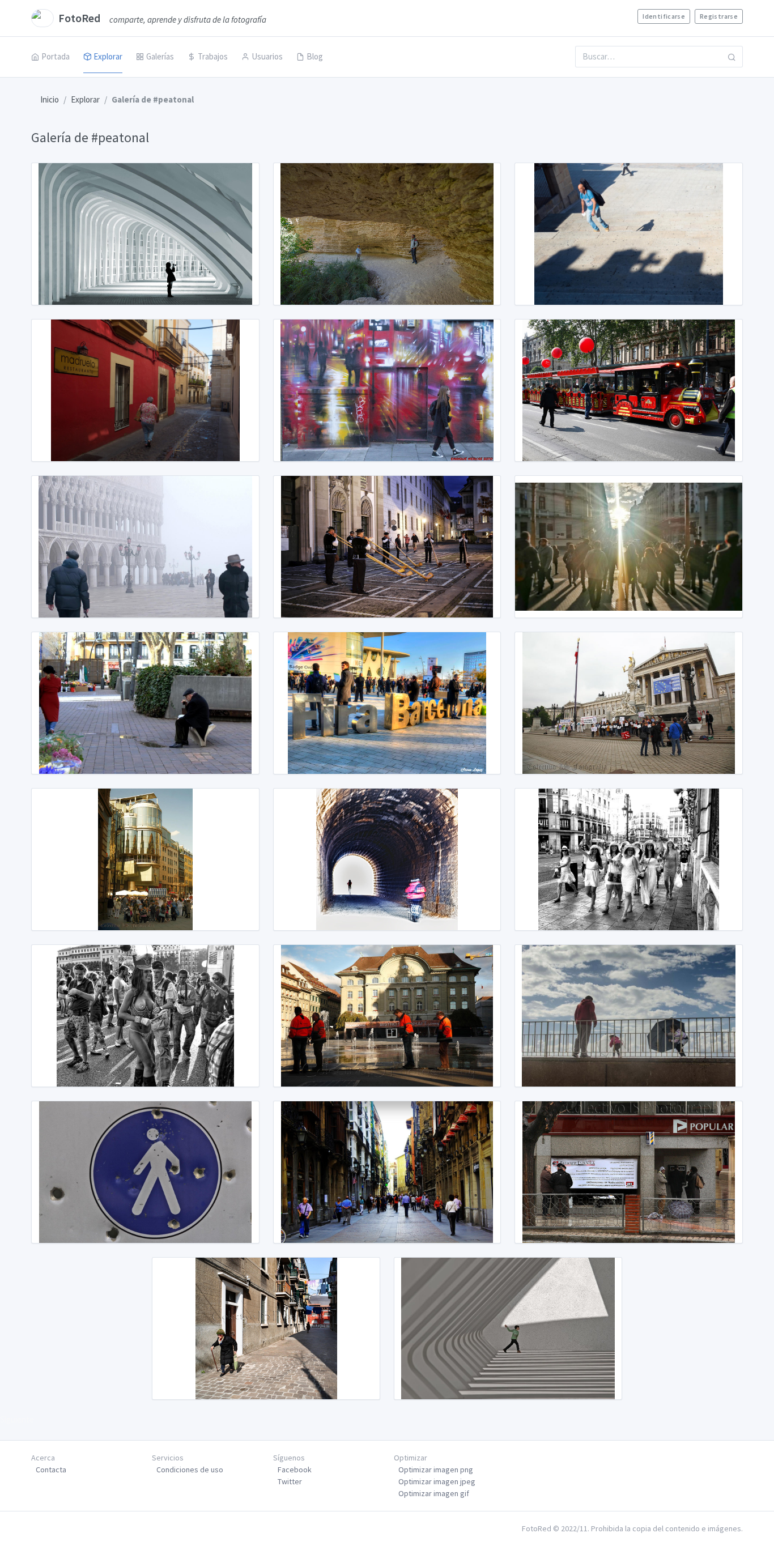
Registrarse (719, 16)
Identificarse (664, 16)
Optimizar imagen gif (433, 1493)
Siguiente (17, 1419)
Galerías (160, 56)
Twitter (290, 1481)
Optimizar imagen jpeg (436, 1481)
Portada (55, 56)
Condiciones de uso (189, 1469)
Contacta (51, 1469)
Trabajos (213, 56)
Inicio (49, 99)
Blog (315, 56)
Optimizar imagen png (435, 1469)
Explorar (107, 56)
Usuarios (267, 56)
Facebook (295, 1469)
